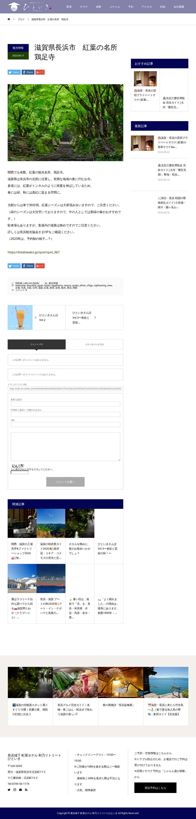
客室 (69, 6)
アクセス (146, 6)
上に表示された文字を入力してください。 (32, 469)
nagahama (57, 285)
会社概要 (179, 6)
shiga (90, 285)
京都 (17, 287)
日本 (35, 287)
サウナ (84, 6)
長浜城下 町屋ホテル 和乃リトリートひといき (34, 757)
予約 (130, 6)
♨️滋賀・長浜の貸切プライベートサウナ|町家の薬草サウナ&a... (173, 142)
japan (40, 285)
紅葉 (46, 287)
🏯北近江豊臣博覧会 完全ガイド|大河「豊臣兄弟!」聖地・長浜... (172, 169)
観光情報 (18, 48)
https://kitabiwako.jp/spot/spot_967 (34, 252)
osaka (75, 285)
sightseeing (100, 285)
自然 (58, 287)
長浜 (69, 287)
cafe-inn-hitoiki (31, 283)
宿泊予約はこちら (155, 788)
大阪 (29, 287)
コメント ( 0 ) (36, 344)
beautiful (31, 285)
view (109, 285)
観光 (63, 287)
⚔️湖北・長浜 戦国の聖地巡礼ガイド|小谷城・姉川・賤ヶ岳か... (172, 202)
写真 (23, 287)
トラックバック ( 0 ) (94, 344)
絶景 (52, 287)
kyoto (47, 285)
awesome (20, 285)
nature (67, 285)
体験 (98, 6)
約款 (163, 6)
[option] (30, 696)
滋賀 (40, 287)
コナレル (114, 6)
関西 (75, 287)
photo (83, 285)
